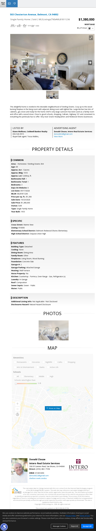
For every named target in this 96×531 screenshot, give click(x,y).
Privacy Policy (71, 515)
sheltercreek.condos (38, 478)
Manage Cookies (59, 526)
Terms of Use (85, 515)
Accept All (87, 526)
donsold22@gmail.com (63, 134)
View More (58, 136)
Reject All (74, 526)
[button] (4, 527)
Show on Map (54, 408)
